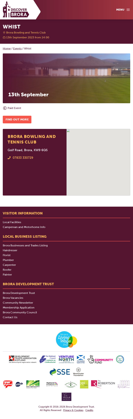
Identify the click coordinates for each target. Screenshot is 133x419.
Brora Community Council (20, 312)
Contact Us (10, 317)
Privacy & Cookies (73, 410)
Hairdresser (10, 250)
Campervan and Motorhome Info (24, 227)
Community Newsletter (18, 302)
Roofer (7, 269)
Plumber (8, 260)
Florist (7, 255)
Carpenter (9, 264)
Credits (89, 410)
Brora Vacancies (13, 297)
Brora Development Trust (19, 293)
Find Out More (17, 119)
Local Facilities (12, 222)
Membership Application (18, 307)
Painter (7, 274)
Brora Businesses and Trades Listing (25, 245)
